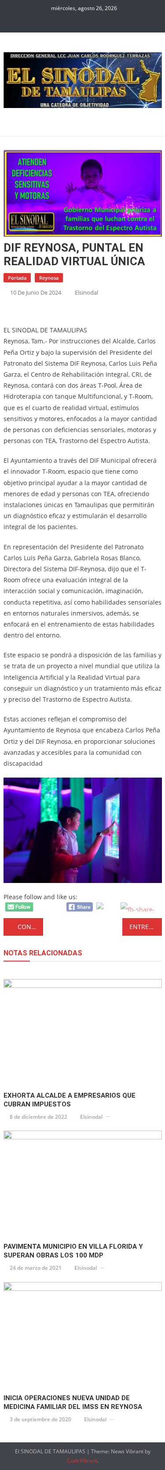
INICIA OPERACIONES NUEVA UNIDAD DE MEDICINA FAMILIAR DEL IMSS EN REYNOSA (73, 1402)
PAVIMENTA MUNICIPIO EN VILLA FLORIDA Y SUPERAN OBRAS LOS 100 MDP (73, 1251)
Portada (17, 277)
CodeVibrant (82, 1460)
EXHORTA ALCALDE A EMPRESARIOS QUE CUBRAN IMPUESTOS (70, 1100)
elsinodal (86, 292)
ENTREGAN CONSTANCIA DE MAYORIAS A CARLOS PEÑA (145, 926)
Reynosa (49, 277)
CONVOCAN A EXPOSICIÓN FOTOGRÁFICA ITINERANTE (30, 926)
